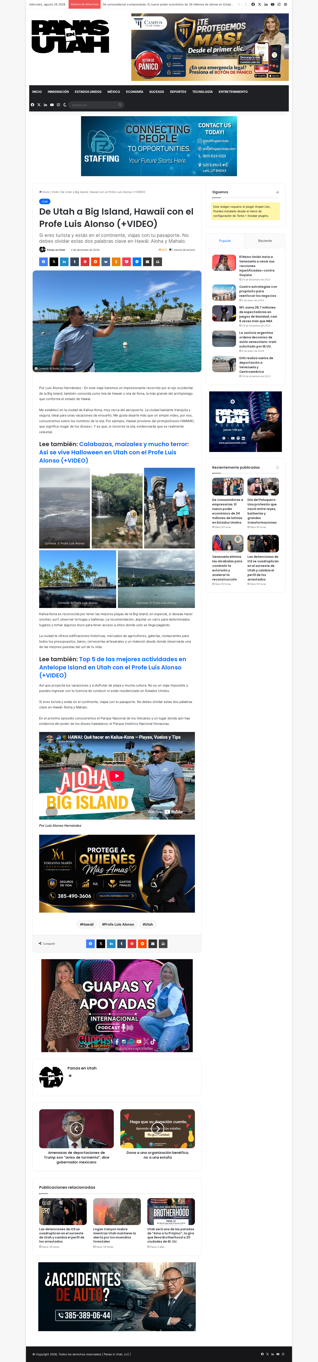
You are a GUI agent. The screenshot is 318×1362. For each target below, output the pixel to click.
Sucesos (156, 91)
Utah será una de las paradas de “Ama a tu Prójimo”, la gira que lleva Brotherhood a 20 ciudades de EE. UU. (170, 1235)
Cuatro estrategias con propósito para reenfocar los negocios (258, 291)
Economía (134, 91)
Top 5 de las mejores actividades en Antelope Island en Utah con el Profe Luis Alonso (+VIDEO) (112, 667)
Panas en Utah (56, 249)
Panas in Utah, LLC (116, 1354)
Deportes (178, 91)
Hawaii (87, 924)
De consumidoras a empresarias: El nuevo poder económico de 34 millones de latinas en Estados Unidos (227, 511)
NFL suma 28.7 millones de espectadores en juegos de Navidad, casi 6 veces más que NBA (258, 314)
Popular (225, 241)
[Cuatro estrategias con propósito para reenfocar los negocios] (224, 293)
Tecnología (202, 91)
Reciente (265, 241)
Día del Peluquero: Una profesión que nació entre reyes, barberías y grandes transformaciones (167, 4)
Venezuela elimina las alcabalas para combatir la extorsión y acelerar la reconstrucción (227, 568)
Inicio (37, 91)
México (114, 91)
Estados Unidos (88, 91)
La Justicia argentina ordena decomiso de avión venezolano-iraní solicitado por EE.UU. (257, 340)
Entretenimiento (233, 91)
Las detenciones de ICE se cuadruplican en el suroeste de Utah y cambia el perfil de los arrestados (61, 1235)
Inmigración (58, 91)
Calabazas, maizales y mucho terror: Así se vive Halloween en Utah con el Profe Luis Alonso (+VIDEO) (114, 452)
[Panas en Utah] (70, 37)
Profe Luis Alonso (119, 924)
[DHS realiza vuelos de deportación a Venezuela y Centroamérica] (224, 364)
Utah (55, 192)
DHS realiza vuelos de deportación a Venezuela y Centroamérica (256, 365)
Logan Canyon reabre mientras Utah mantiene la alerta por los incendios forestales (114, 1235)
